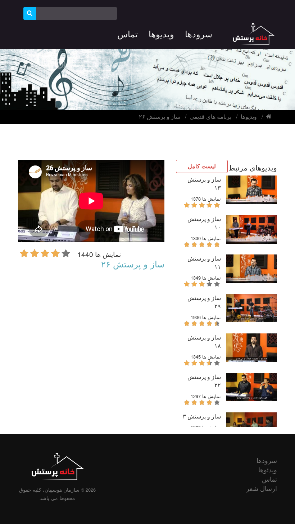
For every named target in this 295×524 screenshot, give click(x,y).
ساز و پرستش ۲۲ (204, 381)
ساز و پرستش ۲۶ (159, 116)
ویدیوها (249, 116)
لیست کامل (202, 166)
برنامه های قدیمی (210, 116)
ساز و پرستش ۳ (202, 416)
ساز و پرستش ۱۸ (204, 341)
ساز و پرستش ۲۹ (204, 302)
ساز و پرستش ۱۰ (204, 223)
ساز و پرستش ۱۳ (204, 183)
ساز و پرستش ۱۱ (204, 262)
